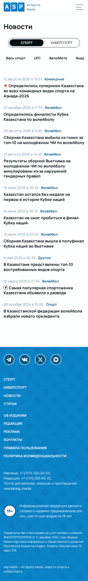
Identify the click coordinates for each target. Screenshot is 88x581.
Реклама (12, 431)
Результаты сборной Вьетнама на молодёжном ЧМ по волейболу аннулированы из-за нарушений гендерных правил (37, 168)
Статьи (10, 403)
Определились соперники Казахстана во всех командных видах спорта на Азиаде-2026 (44, 91)
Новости (12, 395)
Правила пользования (25, 448)
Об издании (15, 415)
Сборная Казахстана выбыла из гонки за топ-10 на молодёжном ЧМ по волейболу (44, 140)
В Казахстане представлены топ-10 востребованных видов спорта (38, 267)
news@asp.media (17, 488)
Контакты (13, 439)
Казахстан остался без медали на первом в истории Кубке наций (37, 197)
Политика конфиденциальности (35, 456)
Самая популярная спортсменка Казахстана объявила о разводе (38, 290)
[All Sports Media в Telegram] (9, 359)
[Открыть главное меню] (79, 7)
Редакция (13, 423)
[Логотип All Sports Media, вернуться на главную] (22, 10)
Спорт (27, 42)
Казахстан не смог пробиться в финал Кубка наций (41, 220)
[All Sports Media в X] (40, 359)
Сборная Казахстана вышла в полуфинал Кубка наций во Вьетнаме (44, 243)
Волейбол (53, 107)
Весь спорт (15, 58)
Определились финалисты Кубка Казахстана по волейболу (36, 117)
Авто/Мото (58, 58)
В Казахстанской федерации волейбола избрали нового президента (43, 313)
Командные (54, 79)
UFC (37, 58)
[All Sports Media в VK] (24, 359)
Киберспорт (61, 42)
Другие (44, 257)
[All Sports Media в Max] (56, 359)
